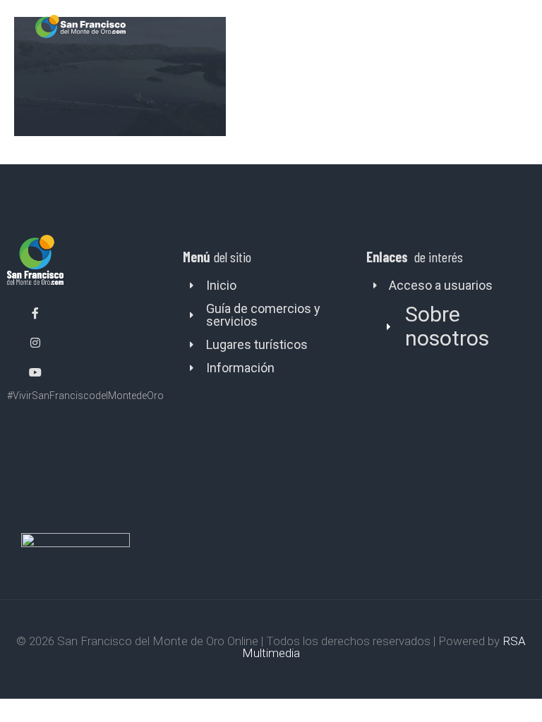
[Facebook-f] (35, 314)
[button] (515, 26)
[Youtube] (35, 372)
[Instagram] (35, 342)
